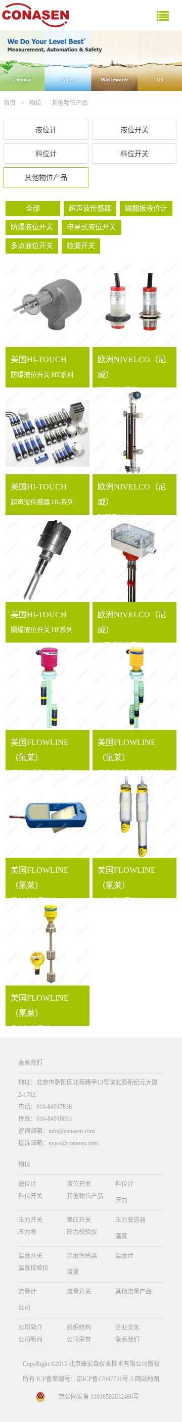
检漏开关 (81, 246)
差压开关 (79, 1219)
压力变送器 (130, 1219)
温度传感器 (82, 1255)
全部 (33, 208)
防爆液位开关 (32, 227)
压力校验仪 (82, 1232)
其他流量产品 (133, 1291)
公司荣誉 (79, 1339)
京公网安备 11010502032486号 (99, 1396)
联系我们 (127, 1339)
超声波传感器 (90, 208)
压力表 (27, 1232)
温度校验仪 (33, 1267)
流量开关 (79, 1291)
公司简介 (30, 1327)
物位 (35, 103)
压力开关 (30, 1219)
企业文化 (127, 1327)
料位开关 (134, 154)
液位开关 (134, 130)
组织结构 (79, 1327)
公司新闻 (30, 1339)
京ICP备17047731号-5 (104, 1379)
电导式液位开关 (91, 227)
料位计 (46, 154)
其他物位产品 (70, 103)
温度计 (124, 1255)
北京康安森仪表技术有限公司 (108, 1363)
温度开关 (30, 1255)
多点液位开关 (32, 246)
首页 (10, 103)
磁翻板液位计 (146, 208)
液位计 (46, 130)
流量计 (27, 1291)
